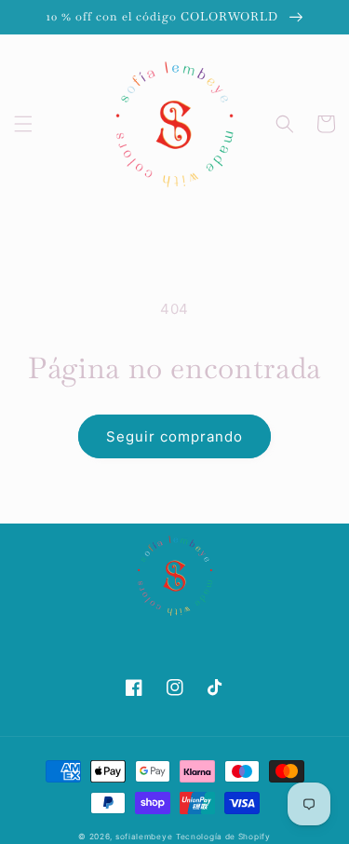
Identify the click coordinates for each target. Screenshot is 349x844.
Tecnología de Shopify (223, 836)
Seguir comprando (174, 436)
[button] (23, 123)
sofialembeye (143, 836)
